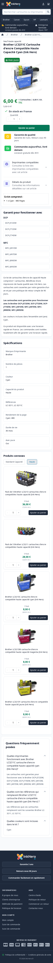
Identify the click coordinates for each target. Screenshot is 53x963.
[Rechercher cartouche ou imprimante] (48, 12)
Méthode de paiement (12, 904)
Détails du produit (21, 182)
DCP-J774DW (10, 235)
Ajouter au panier (34, 129)
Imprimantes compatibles (25, 162)
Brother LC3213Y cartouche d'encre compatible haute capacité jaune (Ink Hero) (26, 703)
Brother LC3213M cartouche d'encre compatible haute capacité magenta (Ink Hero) (26, 650)
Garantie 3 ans (26, 864)
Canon (17, 19)
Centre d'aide (35, 895)
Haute (32, 461)
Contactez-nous (36, 908)
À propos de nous (10, 895)
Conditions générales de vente (39, 955)
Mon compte (8, 920)
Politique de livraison (11, 908)
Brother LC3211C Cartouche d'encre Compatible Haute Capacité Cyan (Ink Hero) (33, 34)
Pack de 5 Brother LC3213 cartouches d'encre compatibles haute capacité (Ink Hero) (25, 493)
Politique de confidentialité (15, 955)
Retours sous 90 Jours (26, 871)
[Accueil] (2, 34)
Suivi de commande (11, 924)
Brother (6, 19)
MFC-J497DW (11, 254)
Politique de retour (37, 899)
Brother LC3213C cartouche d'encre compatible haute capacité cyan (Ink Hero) (24, 598)
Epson (26, 19)
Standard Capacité (14, 461)
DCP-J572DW (10, 223)
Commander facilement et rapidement (26, 878)
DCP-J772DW (10, 229)
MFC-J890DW (11, 260)
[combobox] (26, 12)
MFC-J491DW (11, 248)
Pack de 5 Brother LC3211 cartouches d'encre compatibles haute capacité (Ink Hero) (25, 545)
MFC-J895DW (11, 266)
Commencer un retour (39, 904)
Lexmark (44, 19)
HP (34, 19)
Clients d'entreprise (11, 899)
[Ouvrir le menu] (2, 4)
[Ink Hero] (13, 4)
